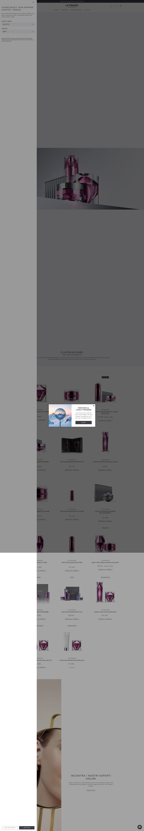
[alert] (72, 415)
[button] (93, 405)
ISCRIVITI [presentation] (83, 422)
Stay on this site (9, 827)
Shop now (27, 827)
